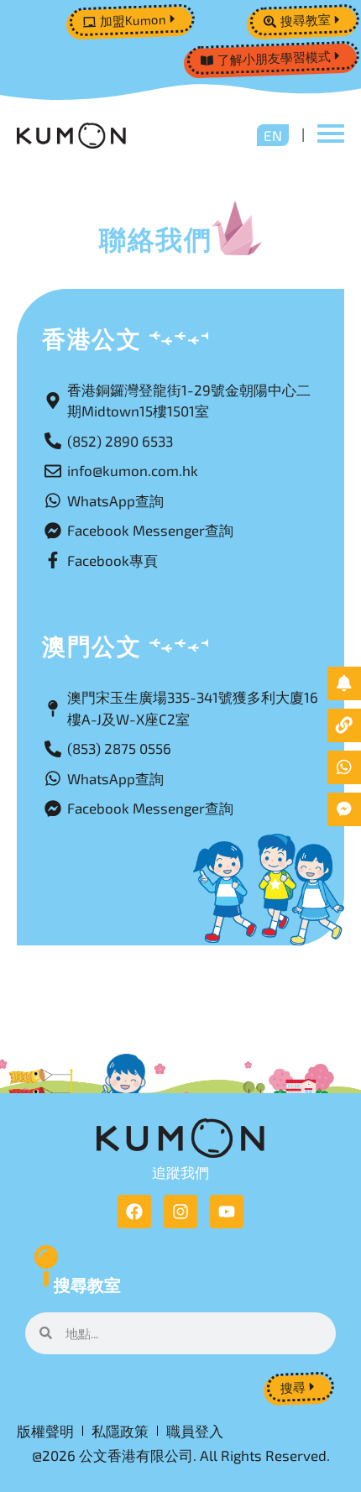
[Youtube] (226, 1211)
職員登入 (194, 1430)
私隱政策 (120, 1430)
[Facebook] (134, 1211)
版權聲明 (45, 1430)
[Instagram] (180, 1211)
